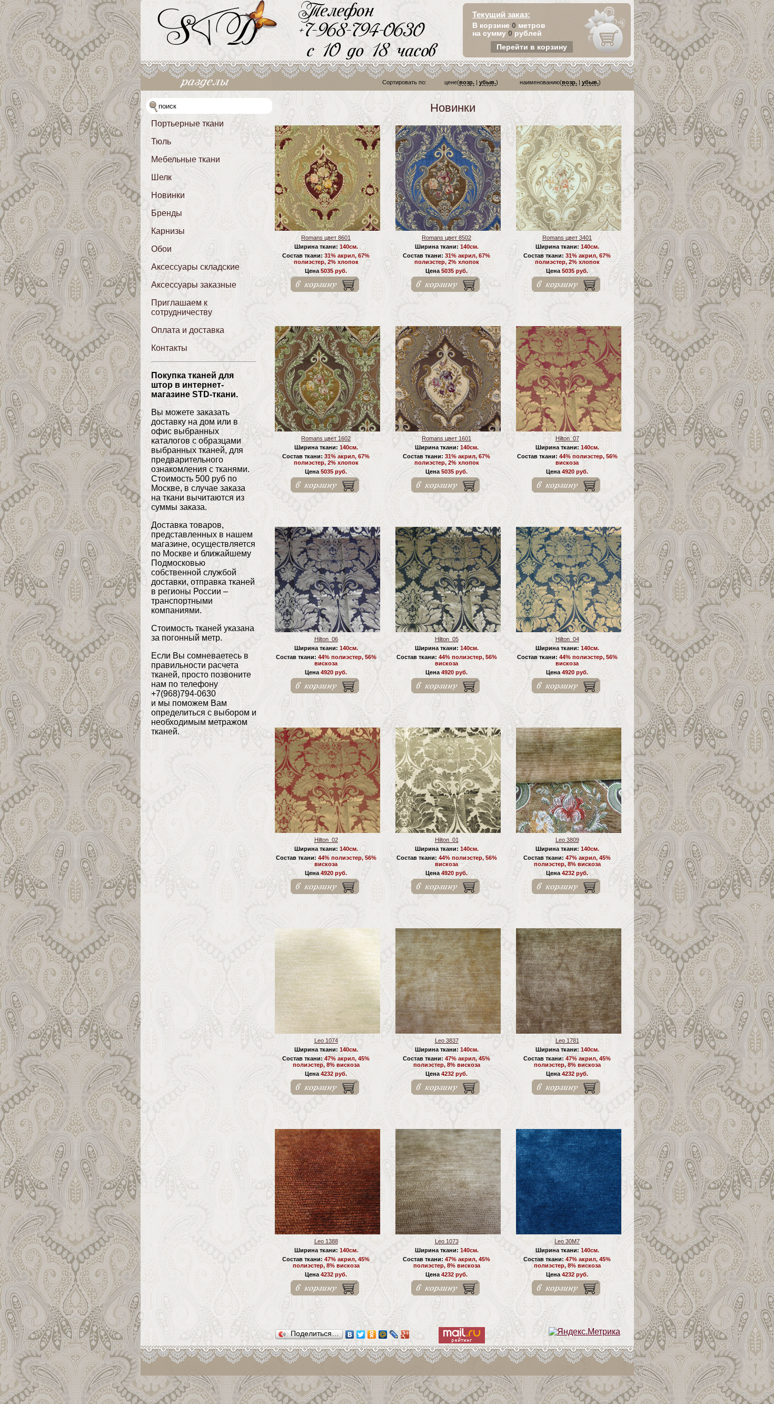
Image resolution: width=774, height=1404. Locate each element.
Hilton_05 (447, 639)
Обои (161, 248)
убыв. (487, 82)
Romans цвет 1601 (446, 438)
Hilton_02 (326, 840)
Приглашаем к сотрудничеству (181, 307)
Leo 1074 (326, 1040)
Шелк (161, 177)
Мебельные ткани (185, 159)
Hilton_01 (447, 840)
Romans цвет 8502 (446, 237)
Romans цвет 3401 (567, 237)
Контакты (169, 347)
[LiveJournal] (394, 1334)
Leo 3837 (447, 1040)
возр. (466, 82)
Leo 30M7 (567, 1241)
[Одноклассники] (372, 1334)
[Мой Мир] (383, 1334)
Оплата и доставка (187, 330)
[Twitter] (360, 1334)
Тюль (161, 141)
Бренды (166, 213)
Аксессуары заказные (193, 284)
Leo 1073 (447, 1241)
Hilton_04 (567, 639)
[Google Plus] (405, 1334)
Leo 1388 (326, 1241)
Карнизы (168, 231)
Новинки (168, 195)
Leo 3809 (567, 840)
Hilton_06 (326, 639)
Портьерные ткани (187, 123)
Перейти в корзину (532, 47)
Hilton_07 (567, 438)
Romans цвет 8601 (326, 237)
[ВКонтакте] (349, 1334)
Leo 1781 (567, 1040)
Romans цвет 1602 (326, 438)
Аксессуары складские (195, 266)
